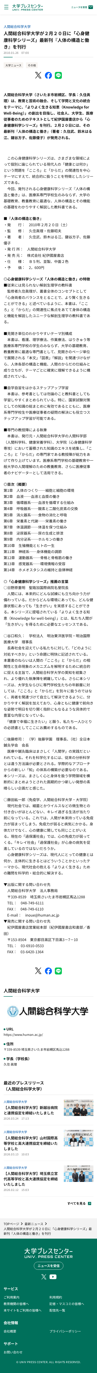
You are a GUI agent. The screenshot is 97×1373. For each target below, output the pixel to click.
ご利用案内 (11, 1297)
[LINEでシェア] (58, 75)
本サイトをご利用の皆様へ (23, 1310)
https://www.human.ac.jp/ (23, 1034)
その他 (32, 65)
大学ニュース (13, 65)
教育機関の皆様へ (16, 1303)
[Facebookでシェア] (48, 75)
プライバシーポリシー (65, 1331)
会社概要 (10, 1331)
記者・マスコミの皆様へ (66, 1303)
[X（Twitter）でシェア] (38, 75)
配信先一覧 (57, 1310)
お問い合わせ (13, 1352)
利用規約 (55, 1297)
